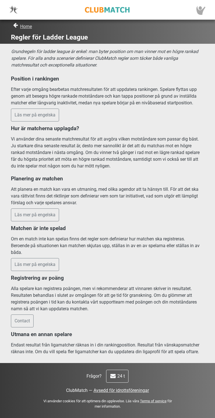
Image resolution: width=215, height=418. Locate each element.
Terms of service (153, 401)
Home (26, 26)
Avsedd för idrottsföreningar (121, 390)
